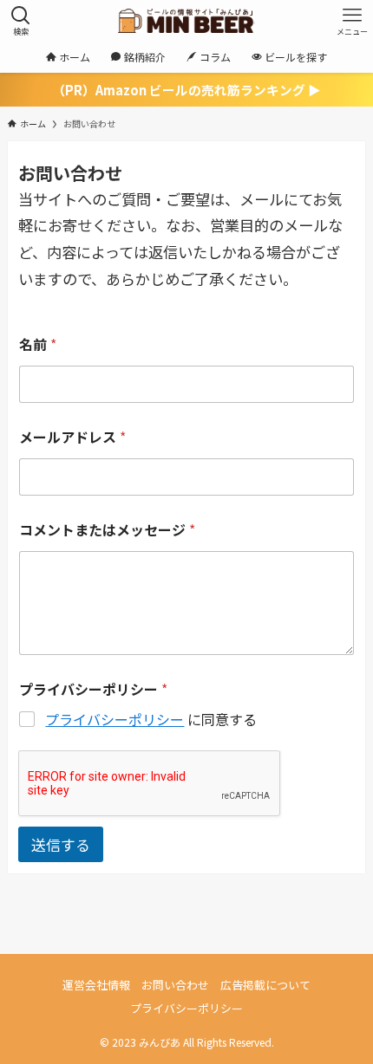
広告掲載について (265, 984)
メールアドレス (72, 437)
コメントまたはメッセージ (107, 530)
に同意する (151, 719)
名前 (37, 344)
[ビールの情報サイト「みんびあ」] (186, 21)
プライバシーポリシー (114, 719)
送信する (60, 844)
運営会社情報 (96, 984)
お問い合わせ (175, 984)
